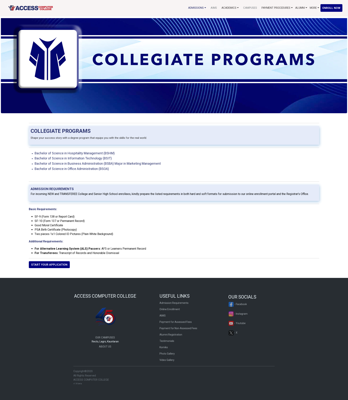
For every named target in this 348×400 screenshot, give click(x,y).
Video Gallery (167, 360)
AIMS (214, 7)
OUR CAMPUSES (105, 337)
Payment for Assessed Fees (176, 321)
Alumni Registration (171, 334)
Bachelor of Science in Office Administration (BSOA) (72, 169)
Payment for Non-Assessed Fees (178, 328)
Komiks (164, 347)
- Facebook (240, 304)
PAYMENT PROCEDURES (276, 7)
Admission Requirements (174, 302)
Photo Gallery (167, 353)
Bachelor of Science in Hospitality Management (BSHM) (75, 153)
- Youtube (240, 323)
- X (235, 332)
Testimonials (167, 340)
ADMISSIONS (196, 7)
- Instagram (241, 313)
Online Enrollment (170, 309)
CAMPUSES (250, 7)
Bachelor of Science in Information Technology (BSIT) (73, 158)
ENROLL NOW (331, 8)
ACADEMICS (229, 7)
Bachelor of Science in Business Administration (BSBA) (98, 163)
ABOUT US (105, 346)
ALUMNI (300, 7)
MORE (314, 7)
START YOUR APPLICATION (49, 264)
